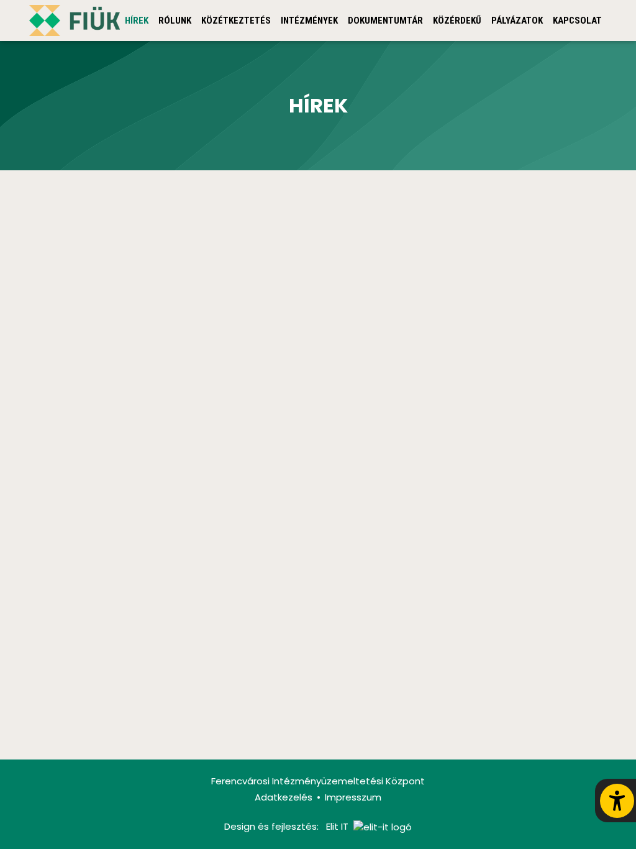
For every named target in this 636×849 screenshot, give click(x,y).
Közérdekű (457, 20)
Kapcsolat (577, 20)
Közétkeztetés (236, 20)
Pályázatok (517, 20)
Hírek (136, 20)
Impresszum (353, 797)
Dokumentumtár (385, 20)
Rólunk (174, 20)
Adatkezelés (283, 797)
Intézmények (309, 20)
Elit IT (337, 826)
